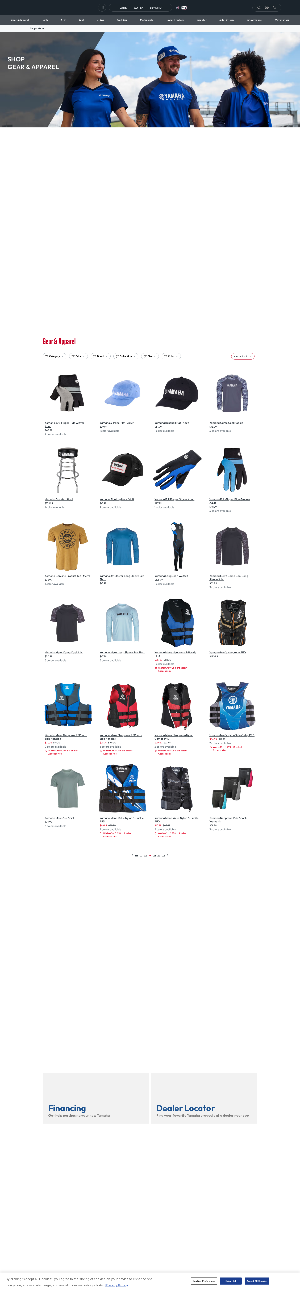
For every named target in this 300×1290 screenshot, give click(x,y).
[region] (150, 1281)
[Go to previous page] (132, 855)
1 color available (109, 430)
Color (171, 356)
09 (149, 855)
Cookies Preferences (204, 1281)
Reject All (231, 1281)
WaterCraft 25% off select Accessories (172, 669)
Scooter (202, 19)
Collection (126, 356)
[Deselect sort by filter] (250, 356)
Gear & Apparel (20, 19)
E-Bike (100, 19)
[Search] (259, 7)
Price (78, 356)
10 (154, 855)
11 (158, 855)
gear (41, 28)
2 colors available (55, 434)
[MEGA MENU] (102, 8)
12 (163, 855)
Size (150, 356)
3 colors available (220, 430)
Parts (45, 19)
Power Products (175, 19)
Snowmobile (254, 19)
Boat (81, 19)
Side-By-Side (227, 19)
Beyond (155, 7)
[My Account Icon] (267, 7)
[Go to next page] (167, 855)
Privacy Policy (116, 1285)
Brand (100, 356)
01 (136, 855)
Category (54, 356)
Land (123, 7)
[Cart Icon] (274, 7)
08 (145, 855)
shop (33, 28)
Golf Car (122, 19)
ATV (63, 19)
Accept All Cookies (257, 1281)
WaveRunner (281, 19)
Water (138, 7)
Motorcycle (146, 19)
